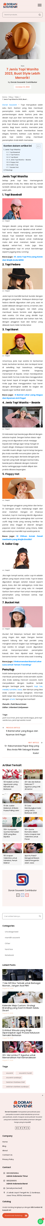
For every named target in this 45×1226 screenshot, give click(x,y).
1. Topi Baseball (14, 152)
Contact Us (7, 1155)
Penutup (8, 170)
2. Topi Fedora (14, 155)
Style (22, 66)
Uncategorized (11, 931)
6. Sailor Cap (13, 165)
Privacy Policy (8, 1159)
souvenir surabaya (13, 1077)
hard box (9, 949)
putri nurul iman (8, 718)
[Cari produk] (39, 14)
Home (5, 1142)
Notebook (9, 955)
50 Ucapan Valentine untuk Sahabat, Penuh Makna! (12, 854)
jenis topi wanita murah (21, 720)
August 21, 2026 (7, 1013)
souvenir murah (25, 1073)
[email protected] (14, 1188)
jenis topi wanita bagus (25, 718)
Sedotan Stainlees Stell (15, 1082)
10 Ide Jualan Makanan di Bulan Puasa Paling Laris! (12, 804)
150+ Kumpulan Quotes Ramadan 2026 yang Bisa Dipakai (12, 829)
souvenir (9, 1073)
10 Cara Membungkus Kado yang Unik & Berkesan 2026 (33, 804)
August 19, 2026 (7, 1038)
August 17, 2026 (7, 1060)
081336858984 (12, 1173)
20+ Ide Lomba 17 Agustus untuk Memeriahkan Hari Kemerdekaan (19, 1056)
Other (7, 943)
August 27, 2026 (8, 988)
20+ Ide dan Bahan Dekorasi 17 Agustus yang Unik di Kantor (33, 780)
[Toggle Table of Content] (37, 146)
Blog (4, 1146)
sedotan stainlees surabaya (17, 1087)
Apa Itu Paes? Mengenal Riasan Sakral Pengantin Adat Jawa (33, 854)
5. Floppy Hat (14, 162)
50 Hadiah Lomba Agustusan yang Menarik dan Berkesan (12, 780)
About (5, 1150)
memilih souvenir (12, 937)
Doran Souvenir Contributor (24, 82)
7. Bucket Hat (14, 167)
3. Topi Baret (13, 157)
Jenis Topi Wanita (12, 149)
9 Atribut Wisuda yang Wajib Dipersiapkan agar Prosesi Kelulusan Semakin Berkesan (21, 1033)
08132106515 (11, 1180)
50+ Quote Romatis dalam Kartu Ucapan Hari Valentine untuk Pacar (33, 829)
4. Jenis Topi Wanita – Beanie (20, 160)
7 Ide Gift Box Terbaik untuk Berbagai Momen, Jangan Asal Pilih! (21, 984)
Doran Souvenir (9, 105)
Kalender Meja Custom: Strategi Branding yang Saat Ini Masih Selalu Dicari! (20, 1008)
